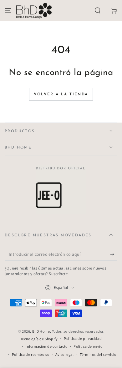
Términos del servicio (98, 354)
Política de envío (88, 346)
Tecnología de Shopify (39, 338)
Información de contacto (47, 346)
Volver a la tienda (61, 94)
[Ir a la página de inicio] (34, 10)
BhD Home (41, 331)
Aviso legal (64, 354)
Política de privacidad (83, 338)
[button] (97, 10)
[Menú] (8, 10)
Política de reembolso (30, 354)
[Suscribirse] (113, 254)
